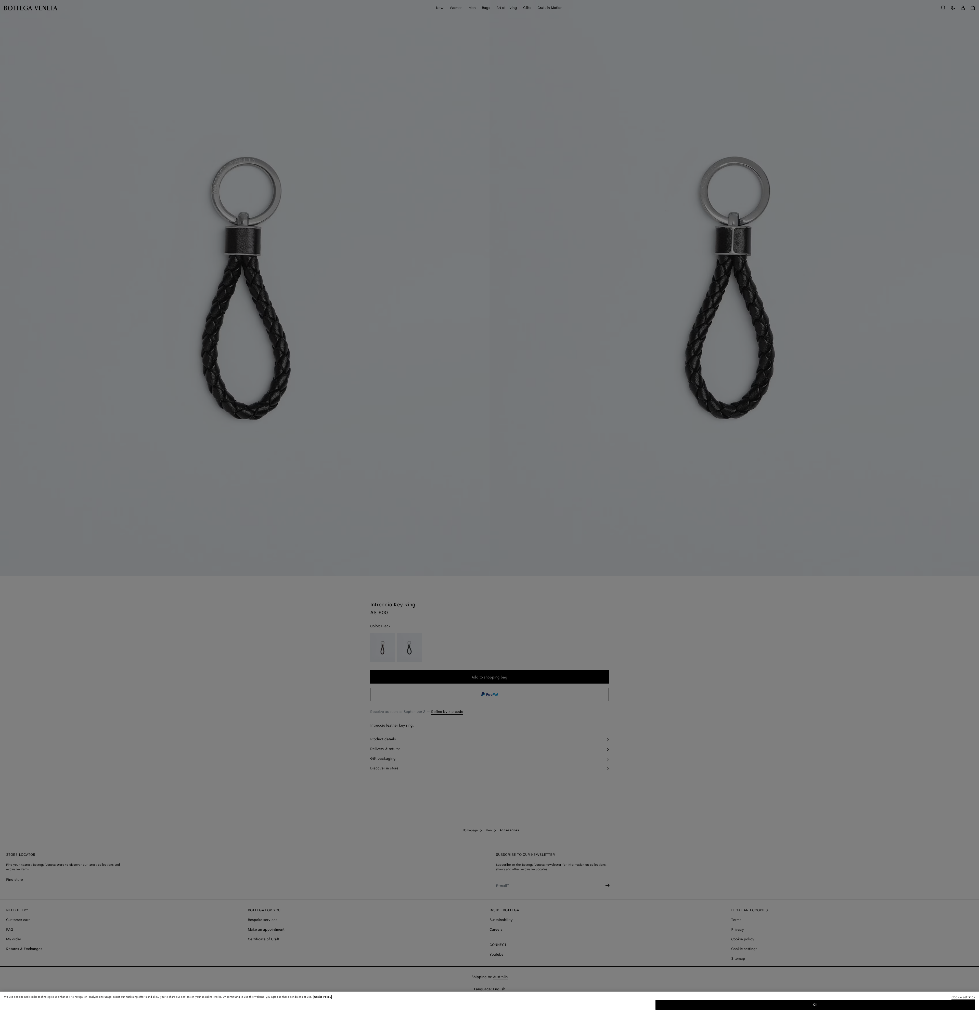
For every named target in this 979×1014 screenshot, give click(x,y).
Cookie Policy (322, 997)
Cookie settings (963, 997)
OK (815, 1005)
